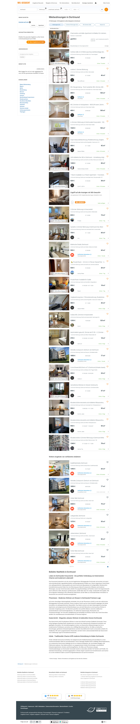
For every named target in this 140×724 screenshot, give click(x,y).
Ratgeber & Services (51, 3)
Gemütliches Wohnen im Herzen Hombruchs (84, 385)
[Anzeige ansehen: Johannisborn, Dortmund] (59, 538)
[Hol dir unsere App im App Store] (54, 722)
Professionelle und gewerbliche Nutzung (31, 712)
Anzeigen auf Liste (24, 22)
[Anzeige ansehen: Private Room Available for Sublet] (59, 285)
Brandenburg (23, 90)
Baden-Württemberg (25, 84)
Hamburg (22, 93)
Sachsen (22, 106)
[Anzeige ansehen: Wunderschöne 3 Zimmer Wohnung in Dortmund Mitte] (59, 443)
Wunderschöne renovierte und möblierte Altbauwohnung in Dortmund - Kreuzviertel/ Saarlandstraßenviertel (103, 402)
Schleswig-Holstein (25, 110)
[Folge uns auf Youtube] (37, 722)
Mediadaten (41, 706)
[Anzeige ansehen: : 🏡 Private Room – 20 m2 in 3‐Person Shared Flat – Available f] (59, 267)
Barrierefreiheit (64, 706)
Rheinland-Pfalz (24, 103)
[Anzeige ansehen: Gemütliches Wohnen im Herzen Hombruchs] (59, 390)
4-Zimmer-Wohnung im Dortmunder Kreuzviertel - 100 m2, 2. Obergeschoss (93, 122)
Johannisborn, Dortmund (78, 533)
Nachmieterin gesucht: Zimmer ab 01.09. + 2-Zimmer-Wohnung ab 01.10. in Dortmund (97, 332)
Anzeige (106, 46)
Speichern (41, 25)
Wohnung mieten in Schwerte (56, 676)
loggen (23, 71)
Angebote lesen (25, 714)
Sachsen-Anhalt (24, 108)
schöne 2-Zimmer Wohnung (79, 69)
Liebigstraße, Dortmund (77, 516)
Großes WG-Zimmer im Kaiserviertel (81, 315)
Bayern (21, 86)
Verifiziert (80, 97)
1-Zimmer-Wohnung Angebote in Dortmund (91, 676)
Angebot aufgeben (35, 714)
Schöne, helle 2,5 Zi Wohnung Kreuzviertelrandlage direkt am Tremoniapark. (93, 52)
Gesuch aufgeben (54, 714)
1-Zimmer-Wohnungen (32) (71, 24)
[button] (42, 9)
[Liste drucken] (108, 567)
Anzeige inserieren (87, 3)
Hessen (22, 95)
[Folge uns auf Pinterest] (40, 722)
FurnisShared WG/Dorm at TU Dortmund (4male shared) (87, 367)
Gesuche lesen (45, 714)
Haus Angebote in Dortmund (88, 678)
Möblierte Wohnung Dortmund (88, 687)
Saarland (22, 104)
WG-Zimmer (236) (87, 24)
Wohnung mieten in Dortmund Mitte (26, 674)
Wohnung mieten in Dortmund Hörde (26, 676)
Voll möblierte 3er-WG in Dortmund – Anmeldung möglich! (88, 157)
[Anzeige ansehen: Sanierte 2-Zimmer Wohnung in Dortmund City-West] (59, 232)
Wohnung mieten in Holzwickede (57, 674)
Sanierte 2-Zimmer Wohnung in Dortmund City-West (86, 227)
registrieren (38, 71)
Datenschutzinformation (52, 706)
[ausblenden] (108, 63)
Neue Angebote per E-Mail (37, 42)
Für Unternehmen (64, 3)
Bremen (22, 92)
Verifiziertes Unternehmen (84, 254)
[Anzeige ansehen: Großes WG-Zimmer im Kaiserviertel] (59, 320)
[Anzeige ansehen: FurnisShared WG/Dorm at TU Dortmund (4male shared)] (59, 373)
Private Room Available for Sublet (80, 280)
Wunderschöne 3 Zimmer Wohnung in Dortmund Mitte (87, 438)
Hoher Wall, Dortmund (77, 498)
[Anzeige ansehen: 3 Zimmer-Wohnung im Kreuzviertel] (59, 214)
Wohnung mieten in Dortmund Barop (26, 680)
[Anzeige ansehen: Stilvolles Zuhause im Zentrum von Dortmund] (59, 355)
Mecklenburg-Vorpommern (27, 97)
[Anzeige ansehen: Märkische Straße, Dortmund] (59, 250)
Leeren (33, 25)
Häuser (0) (102, 24)
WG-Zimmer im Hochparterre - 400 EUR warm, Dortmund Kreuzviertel (91, 105)
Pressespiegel (47, 712)
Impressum (31, 706)
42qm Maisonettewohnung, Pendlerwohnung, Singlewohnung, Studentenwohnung (95, 140)
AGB (36, 706)
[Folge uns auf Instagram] (31, 722)
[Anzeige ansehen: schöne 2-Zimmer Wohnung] (59, 75)
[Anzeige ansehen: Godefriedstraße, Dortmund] (59, 468)
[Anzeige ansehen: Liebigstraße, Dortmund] (59, 521)
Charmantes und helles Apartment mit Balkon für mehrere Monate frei (91, 33)
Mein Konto (106, 3)
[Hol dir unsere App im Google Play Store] (63, 722)
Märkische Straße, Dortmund (79, 244)
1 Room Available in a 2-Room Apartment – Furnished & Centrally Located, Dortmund (96, 175)
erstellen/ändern (40, 69)
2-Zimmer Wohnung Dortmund (88, 682)
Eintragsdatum (54, 28)
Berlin (21, 88)
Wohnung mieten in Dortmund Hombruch (27, 682)
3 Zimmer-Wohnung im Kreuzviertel (81, 209)
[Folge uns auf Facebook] (34, 722)
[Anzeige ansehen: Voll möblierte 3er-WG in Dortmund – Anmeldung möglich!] (59, 162)
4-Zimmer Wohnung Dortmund (88, 685)
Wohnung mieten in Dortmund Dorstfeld (27, 678)
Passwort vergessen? (57, 712)
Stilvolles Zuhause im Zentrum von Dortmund (84, 350)
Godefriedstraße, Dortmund (78, 463)
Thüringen (22, 112)
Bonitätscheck (76, 3)
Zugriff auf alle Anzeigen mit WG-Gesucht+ (85, 192)
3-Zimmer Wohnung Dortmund (88, 684)
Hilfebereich (24, 706)
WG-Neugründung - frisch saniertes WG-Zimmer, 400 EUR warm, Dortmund (93, 87)
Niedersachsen (24, 99)
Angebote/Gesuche (38, 3)
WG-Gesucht (20, 664)
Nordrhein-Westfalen (25, 101)
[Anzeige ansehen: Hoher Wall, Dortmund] (59, 503)
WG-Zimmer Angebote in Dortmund (89, 674)
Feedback (67, 712)
